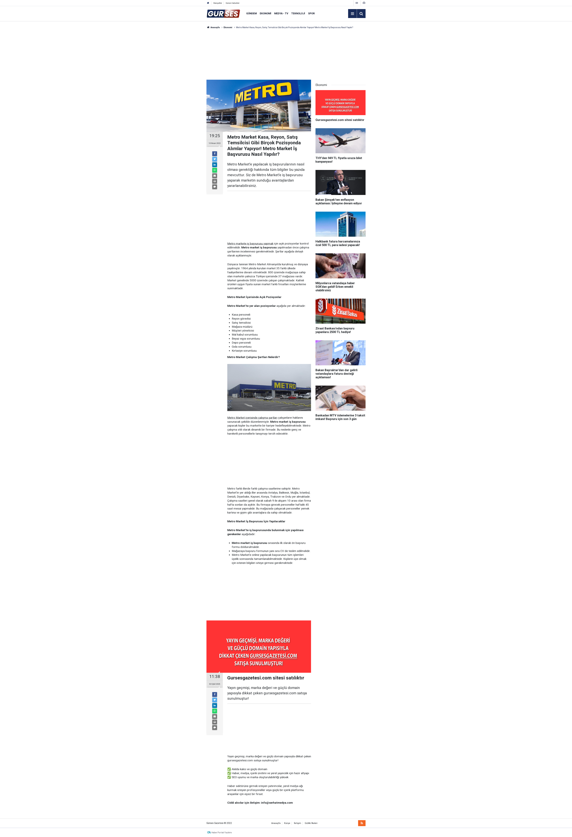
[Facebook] (214, 153)
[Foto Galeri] (364, 2)
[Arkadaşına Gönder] (214, 175)
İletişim (297, 823)
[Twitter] (214, 159)
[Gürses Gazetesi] (223, 13)
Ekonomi (265, 13)
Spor (311, 13)
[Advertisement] (192, 73)
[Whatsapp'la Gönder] (214, 170)
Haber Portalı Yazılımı (222, 832)
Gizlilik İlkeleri (311, 823)
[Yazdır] (214, 181)
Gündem (251, 13)
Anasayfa (275, 823)
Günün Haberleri (232, 3)
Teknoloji (298, 13)
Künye (287, 823)
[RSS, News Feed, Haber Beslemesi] (362, 823)
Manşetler (217, 3)
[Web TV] (356, 2)
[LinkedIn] (214, 164)
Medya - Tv (281, 13)
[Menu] (352, 14)
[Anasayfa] (208, 3)
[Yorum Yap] (214, 186)
